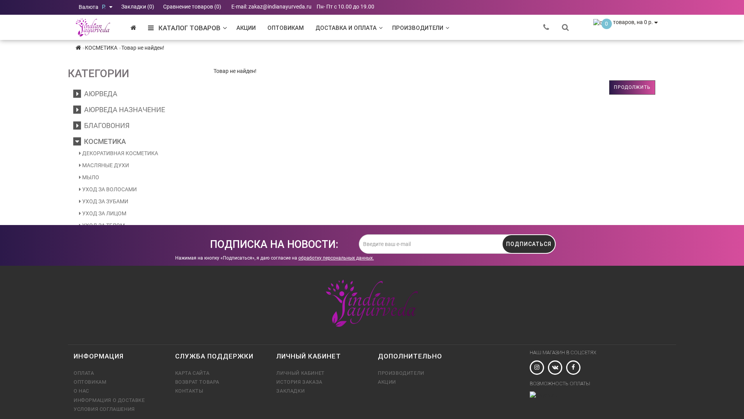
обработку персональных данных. (336, 258)
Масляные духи (105, 165)
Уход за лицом (103, 213)
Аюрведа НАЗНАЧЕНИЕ (123, 110)
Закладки (290, 391)
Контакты (189, 391)
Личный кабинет (300, 373)
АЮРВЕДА (99, 94)
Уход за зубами (104, 201)
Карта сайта (192, 373)
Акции (246, 27)
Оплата (84, 373)
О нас (81, 391)
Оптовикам (285, 27)
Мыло (90, 177)
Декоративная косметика (119, 153)
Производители (417, 27)
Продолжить (632, 87)
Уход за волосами (109, 189)
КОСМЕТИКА (103, 141)
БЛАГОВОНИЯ (105, 125)
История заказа (299, 382)
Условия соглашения (104, 409)
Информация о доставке (109, 400)
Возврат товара (197, 382)
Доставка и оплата (346, 27)
